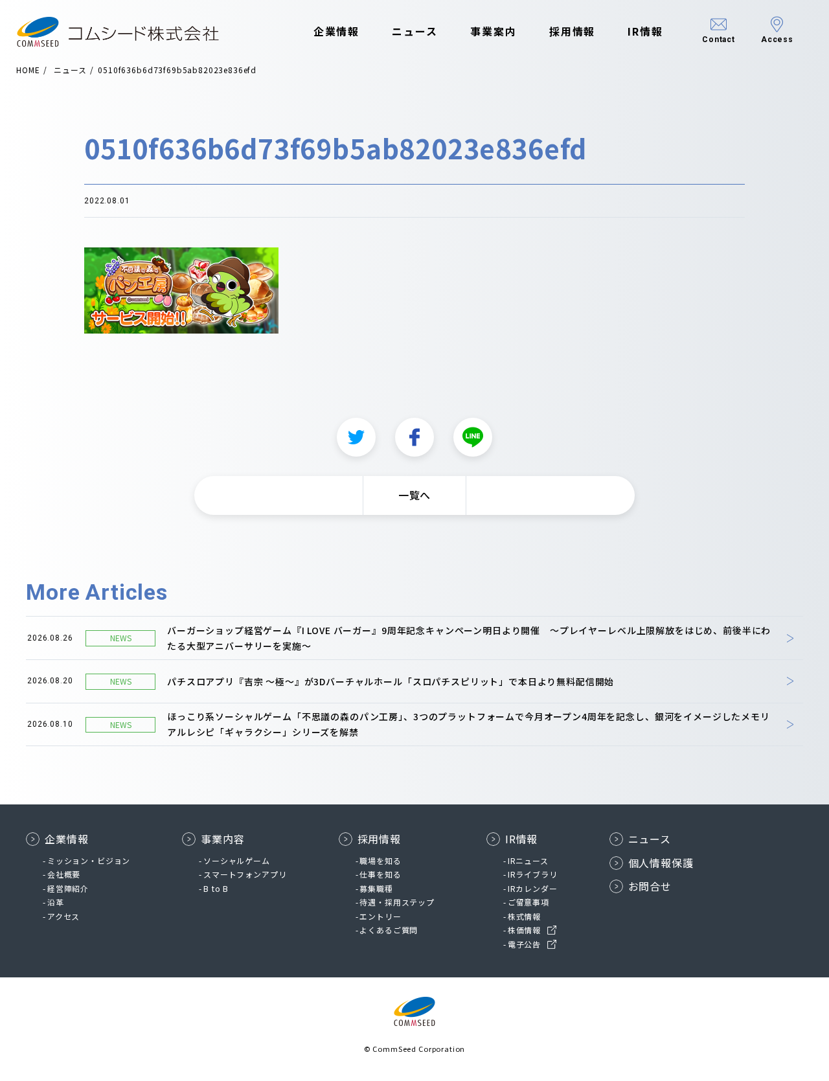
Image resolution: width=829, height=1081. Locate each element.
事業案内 (493, 31)
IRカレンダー (533, 888)
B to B (216, 888)
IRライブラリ (533, 874)
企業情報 (336, 31)
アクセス (63, 916)
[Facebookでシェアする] (414, 437)
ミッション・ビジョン (88, 860)
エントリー (380, 916)
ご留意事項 (528, 901)
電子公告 (524, 944)
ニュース (415, 31)
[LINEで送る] (472, 437)
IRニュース (528, 860)
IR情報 (645, 31)
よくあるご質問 (388, 929)
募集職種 (375, 888)
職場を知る (380, 860)
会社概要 (63, 874)
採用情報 (572, 31)
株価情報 (524, 929)
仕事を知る (380, 874)
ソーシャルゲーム (236, 860)
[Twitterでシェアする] (356, 437)
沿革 (55, 901)
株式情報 (524, 916)
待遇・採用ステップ (397, 901)
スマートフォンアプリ (244, 874)
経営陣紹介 (68, 888)
